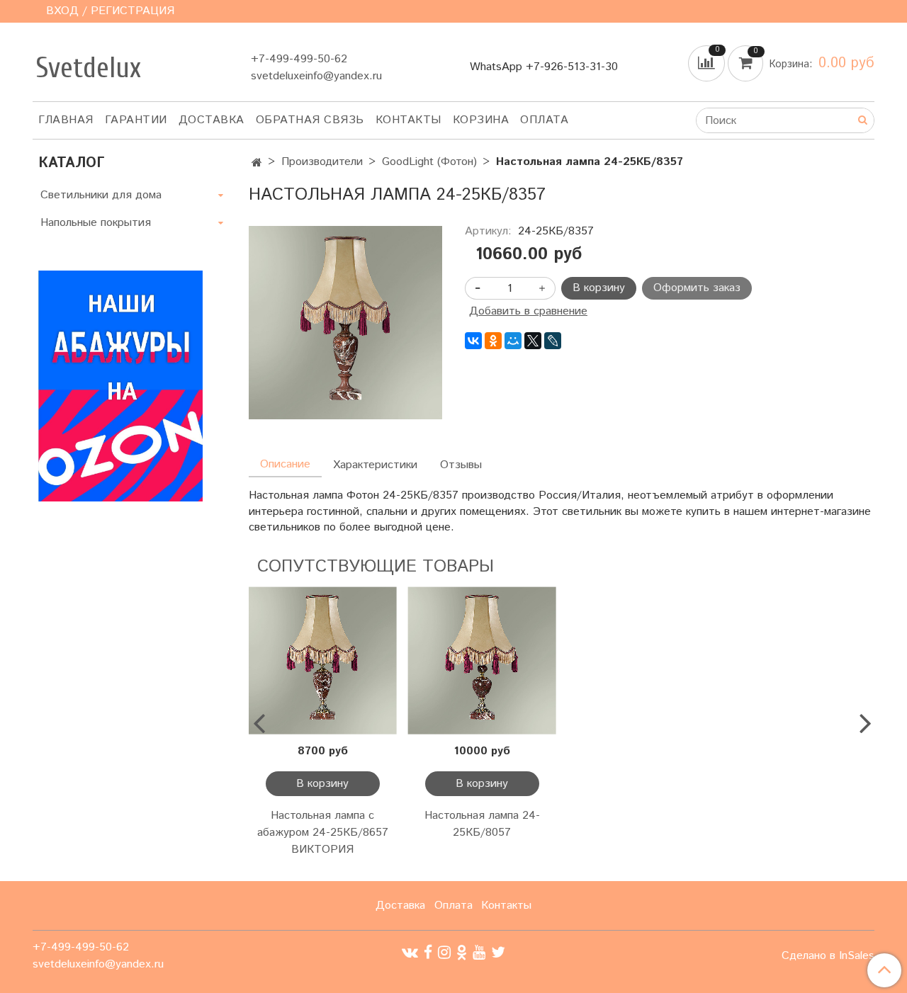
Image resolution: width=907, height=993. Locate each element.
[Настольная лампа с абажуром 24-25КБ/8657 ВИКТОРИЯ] (323, 660)
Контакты (408, 120)
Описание (285, 464)
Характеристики (375, 465)
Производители (322, 162)
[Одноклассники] (493, 340)
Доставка (211, 120)
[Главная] (257, 163)
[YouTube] (479, 952)
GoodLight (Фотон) (429, 162)
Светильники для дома (101, 195)
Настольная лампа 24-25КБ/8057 (482, 824)
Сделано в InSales (828, 956)
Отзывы (461, 465)
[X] (532, 340)
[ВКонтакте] (473, 340)
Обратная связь (310, 120)
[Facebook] (428, 952)
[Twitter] (498, 952)
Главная (66, 120)
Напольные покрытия (95, 223)
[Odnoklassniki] (461, 952)
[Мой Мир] (513, 340)
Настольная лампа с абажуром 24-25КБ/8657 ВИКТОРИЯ (322, 832)
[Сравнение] (708, 63)
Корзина (481, 120)
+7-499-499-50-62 (299, 59)
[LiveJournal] (552, 340)
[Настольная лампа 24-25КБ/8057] (482, 660)
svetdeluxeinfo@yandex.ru (316, 76)
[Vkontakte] (410, 952)
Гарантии (136, 120)
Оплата (544, 120)
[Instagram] (444, 952)
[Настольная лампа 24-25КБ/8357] (345, 322)
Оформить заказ (696, 288)
